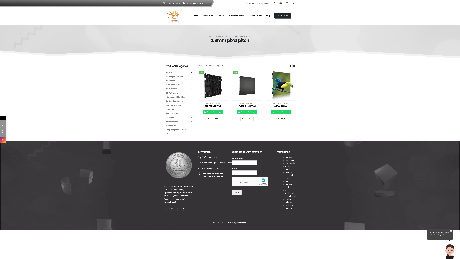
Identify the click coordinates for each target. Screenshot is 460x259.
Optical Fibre (171, 125)
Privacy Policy (290, 163)
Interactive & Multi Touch (176, 97)
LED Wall (218, 103)
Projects (220, 15)
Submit (237, 192)
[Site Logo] (174, 15)
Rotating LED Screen (174, 76)
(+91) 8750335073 (174, 3)
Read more (214, 119)
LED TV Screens (171, 93)
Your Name (238, 158)
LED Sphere (170, 80)
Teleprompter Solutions (176, 129)
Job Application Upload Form (290, 193)
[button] (295, 16)
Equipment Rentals (237, 15)
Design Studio (255, 15)
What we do (207, 15)
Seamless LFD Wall (173, 85)
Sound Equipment (173, 105)
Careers (288, 181)
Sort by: (201, 65)
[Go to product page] (281, 85)
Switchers (169, 117)
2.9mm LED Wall (210, 103)
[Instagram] (287, 3)
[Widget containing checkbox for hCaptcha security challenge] (250, 181)
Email (235, 168)
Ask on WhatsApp (214, 112)
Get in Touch (282, 16)
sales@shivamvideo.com (197, 3)
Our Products (290, 160)
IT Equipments (171, 113)
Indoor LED (170, 109)
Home (195, 15)
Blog (268, 15)
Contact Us (290, 157)
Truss (167, 133)
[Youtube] (280, 3)
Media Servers (171, 121)
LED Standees (171, 89)
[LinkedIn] (293, 3)
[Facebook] (274, 3)
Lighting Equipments (174, 101)
